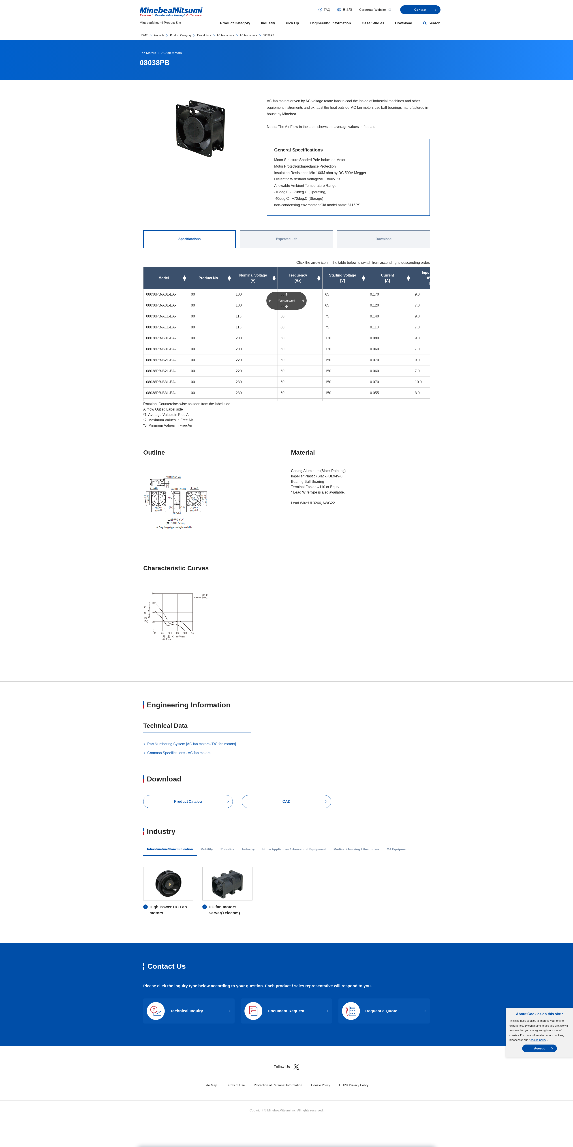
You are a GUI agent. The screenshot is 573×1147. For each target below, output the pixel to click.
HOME (144, 35)
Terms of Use (235, 1085)
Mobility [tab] (207, 849)
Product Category (235, 23)
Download (403, 23)
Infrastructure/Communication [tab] (170, 849)
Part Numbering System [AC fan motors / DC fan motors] (191, 744)
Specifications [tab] (189, 239)
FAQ (327, 9)
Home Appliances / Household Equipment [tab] (294, 849)
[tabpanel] (286, 891)
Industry (268, 23)
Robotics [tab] (227, 849)
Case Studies (373, 23)
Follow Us (282, 1067)
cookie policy (538, 1040)
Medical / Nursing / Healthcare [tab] (356, 849)
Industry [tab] (248, 849)
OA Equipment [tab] (398, 849)
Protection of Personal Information (278, 1085)
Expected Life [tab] (286, 239)
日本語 (347, 9)
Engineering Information (330, 23)
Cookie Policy (320, 1085)
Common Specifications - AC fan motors (178, 753)
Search (434, 23)
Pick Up (292, 23)
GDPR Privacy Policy (353, 1085)
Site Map (211, 1085)
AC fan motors (225, 35)
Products (159, 35)
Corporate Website (372, 9)
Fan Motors (204, 35)
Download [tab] (383, 239)
